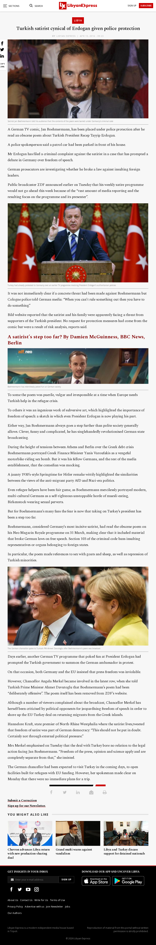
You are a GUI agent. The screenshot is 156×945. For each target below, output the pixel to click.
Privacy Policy (15, 906)
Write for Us (41, 900)
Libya (78, 20)
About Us (13, 900)
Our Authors (15, 913)
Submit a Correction (22, 800)
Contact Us (26, 900)
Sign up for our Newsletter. (27, 806)
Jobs (67, 906)
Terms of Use (57, 900)
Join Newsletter (54, 906)
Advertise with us (34, 906)
